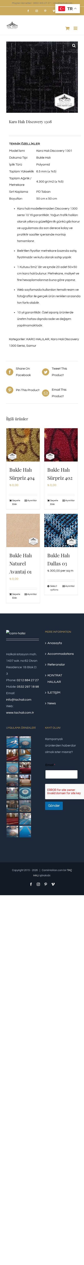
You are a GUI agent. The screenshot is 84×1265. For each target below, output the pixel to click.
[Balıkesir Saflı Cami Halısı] (12, 793)
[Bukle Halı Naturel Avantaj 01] (23, 530)
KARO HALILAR (37, 339)
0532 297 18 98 (28, 686)
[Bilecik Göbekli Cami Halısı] (12, 780)
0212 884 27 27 (28, 680)
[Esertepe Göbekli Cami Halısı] (25, 806)
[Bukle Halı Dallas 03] (61, 530)
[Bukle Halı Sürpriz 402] (61, 444)
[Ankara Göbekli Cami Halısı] (12, 806)
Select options (54, 588)
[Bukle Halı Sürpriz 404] (23, 444)
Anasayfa (55, 643)
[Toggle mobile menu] (76, 28)
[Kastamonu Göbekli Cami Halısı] (25, 793)
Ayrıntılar (32, 500)
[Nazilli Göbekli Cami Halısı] (12, 831)
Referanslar (56, 664)
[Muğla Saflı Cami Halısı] (25, 818)
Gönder (54, 806)
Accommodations (61, 653)
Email (50, 765)
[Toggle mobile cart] (67, 28)
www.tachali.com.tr (20, 712)
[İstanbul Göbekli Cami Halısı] (25, 755)
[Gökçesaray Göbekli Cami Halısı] (12, 767)
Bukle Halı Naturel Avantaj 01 (20, 563)
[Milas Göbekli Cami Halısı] (25, 742)
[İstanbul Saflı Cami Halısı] (12, 742)
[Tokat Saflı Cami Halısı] (12, 755)
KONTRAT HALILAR (55, 678)
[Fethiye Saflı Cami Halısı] (25, 780)
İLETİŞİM (54, 692)
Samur (31, 345)
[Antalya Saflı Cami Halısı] (12, 818)
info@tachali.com (62, 3)
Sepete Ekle (16, 502)
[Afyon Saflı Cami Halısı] (25, 831)
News (52, 703)
